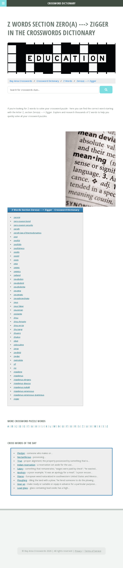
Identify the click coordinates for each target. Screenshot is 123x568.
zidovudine (19, 344)
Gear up (21, 483)
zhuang (17, 333)
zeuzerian (18, 310)
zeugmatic (18, 294)
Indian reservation (26, 464)
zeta (16, 263)
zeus (16, 302)
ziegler (17, 356)
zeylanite (18, 313)
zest (16, 236)
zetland (17, 275)
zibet (16, 341)
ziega (16, 348)
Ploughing (22, 480)
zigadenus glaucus (22, 383)
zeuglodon (18, 279)
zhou (16, 317)
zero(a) (17, 217)
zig (15, 368)
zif (15, 364)
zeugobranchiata (21, 298)
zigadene (18, 371)
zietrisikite (18, 360)
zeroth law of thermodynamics (27, 232)
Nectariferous (24, 457)
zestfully (17, 244)
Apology (21, 472)
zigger (16, 398)
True (19, 460)
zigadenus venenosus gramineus (29, 395)
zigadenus (18, 375)
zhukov (17, 337)
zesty (16, 260)
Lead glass (22, 487)
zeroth (17, 229)
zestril (16, 256)
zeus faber (19, 306)
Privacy (78, 550)
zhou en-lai (19, 325)
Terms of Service (92, 550)
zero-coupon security (23, 225)
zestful (17, 240)
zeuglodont (19, 283)
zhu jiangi (18, 329)
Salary (20, 468)
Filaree (20, 476)
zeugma (17, 290)
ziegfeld (17, 352)
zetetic (17, 267)
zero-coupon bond (22, 221)
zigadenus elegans (22, 379)
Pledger (21, 453)
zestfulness (19, 248)
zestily (17, 252)
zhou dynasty (20, 321)
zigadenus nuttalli (22, 387)
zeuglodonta (19, 286)
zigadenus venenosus (24, 391)
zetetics (17, 271)
